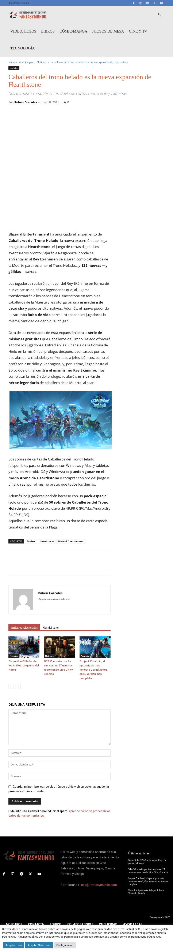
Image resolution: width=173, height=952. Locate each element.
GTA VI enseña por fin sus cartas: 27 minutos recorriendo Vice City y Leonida (148, 871)
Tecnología (22, 48)
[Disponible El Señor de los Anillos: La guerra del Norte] (23, 647)
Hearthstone (47, 541)
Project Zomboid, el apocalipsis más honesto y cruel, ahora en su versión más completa (93, 670)
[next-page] (17, 686)
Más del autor (51, 627)
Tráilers (31, 541)
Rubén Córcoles (25, 102)
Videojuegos (23, 31)
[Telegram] (147, 3)
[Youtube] (161, 3)
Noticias (41, 62)
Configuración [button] (64, 945)
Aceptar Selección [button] (39, 945)
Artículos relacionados (24, 627)
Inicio (11, 62)
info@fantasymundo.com (99, 885)
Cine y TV (138, 31)
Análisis (85, 655)
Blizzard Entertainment (71, 541)
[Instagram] (140, 3)
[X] (154, 3)
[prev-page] (11, 686)
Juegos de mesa (108, 31)
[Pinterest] (32, 567)
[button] (159, 14)
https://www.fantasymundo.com (54, 599)
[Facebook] (133, 3)
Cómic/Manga (73, 31)
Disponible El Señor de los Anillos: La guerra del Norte (23, 665)
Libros (48, 31)
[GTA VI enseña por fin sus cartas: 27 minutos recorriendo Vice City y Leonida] (59, 647)
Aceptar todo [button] (14, 945)
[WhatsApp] (42, 567)
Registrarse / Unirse (18, 2)
